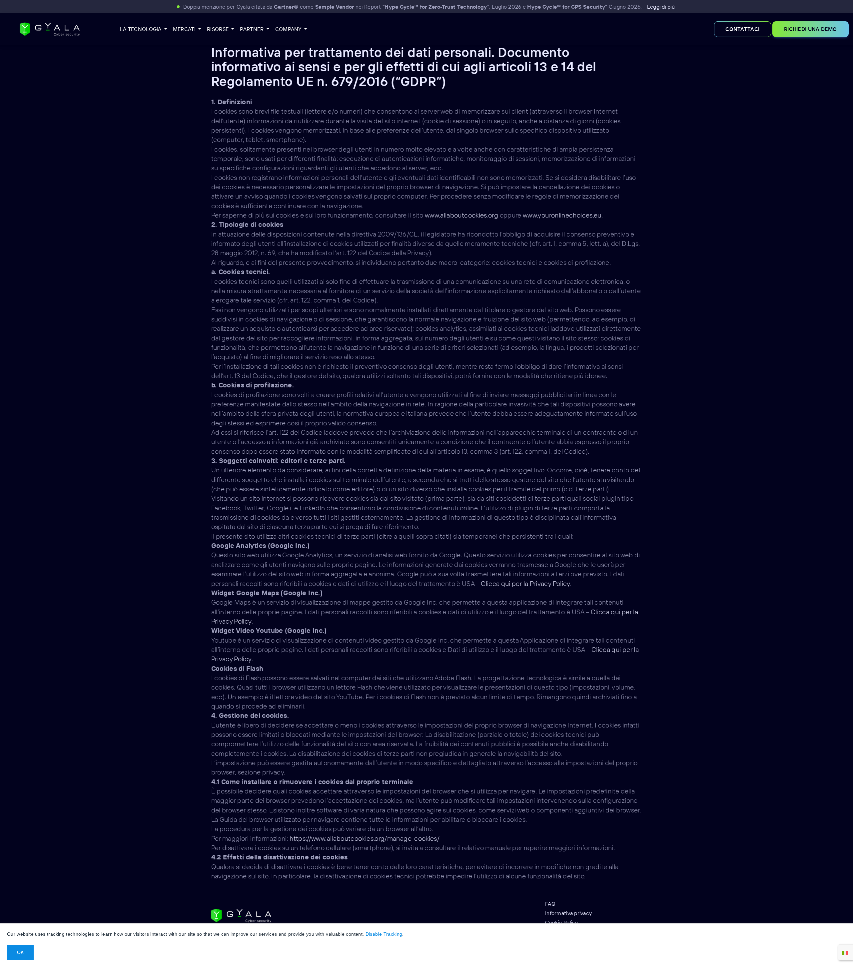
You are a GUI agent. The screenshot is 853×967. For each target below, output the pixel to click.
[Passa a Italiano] (845, 952)
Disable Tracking (384, 934)
